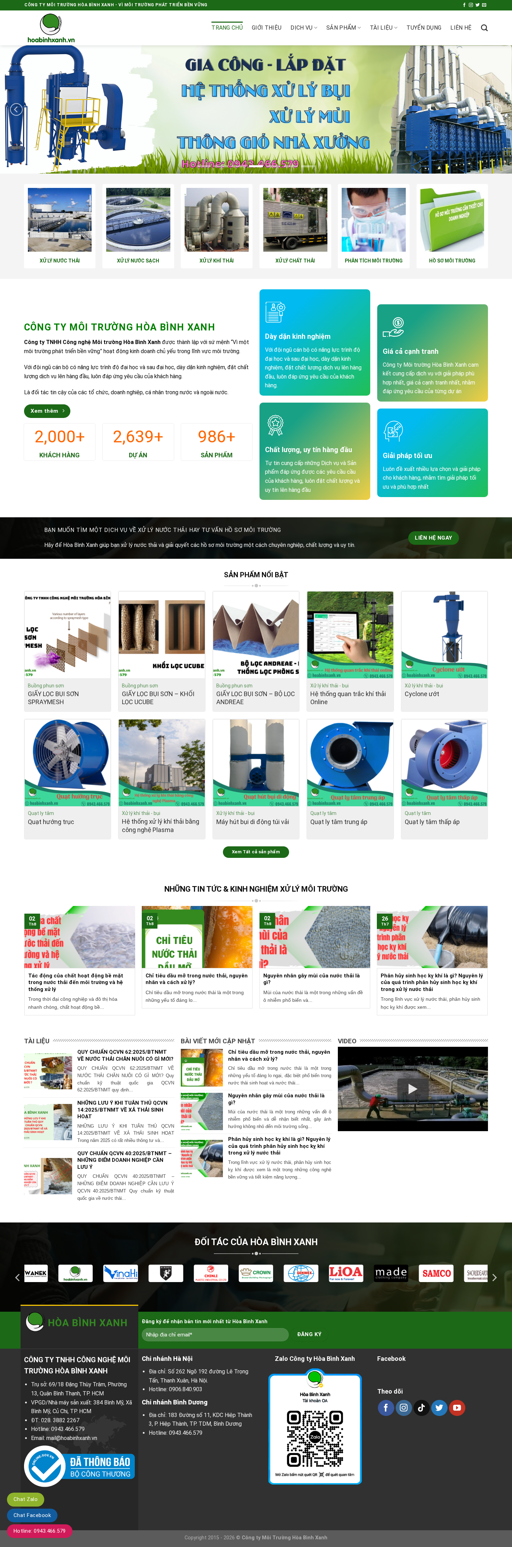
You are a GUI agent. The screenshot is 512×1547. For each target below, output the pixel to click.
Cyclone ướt (422, 694)
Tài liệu (381, 27)
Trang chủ (227, 27)
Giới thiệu (266, 27)
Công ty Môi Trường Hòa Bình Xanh (284, 1538)
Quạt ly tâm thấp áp (432, 821)
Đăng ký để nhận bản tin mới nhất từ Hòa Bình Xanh (204, 1322)
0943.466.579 (68, 1429)
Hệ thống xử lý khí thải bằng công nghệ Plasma (160, 825)
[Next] (495, 109)
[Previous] (16, 109)
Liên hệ (461, 27)
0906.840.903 (185, 1389)
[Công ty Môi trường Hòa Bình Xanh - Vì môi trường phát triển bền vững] (59, 27)
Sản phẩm (341, 27)
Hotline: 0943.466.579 (40, 1531)
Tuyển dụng (423, 27)
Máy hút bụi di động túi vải (252, 821)
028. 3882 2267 (60, 1420)
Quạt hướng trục (51, 821)
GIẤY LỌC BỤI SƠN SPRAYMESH (53, 698)
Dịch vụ (301, 27)
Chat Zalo (26, 1499)
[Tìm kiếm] (484, 27)
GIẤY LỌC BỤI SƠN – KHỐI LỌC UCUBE (158, 698)
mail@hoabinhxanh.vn (71, 1438)
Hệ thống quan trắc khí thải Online (348, 698)
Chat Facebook (32, 1515)
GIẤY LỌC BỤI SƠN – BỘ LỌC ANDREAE (255, 698)
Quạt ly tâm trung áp (338, 821)
